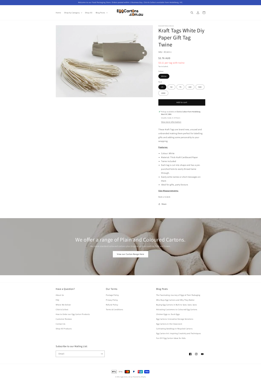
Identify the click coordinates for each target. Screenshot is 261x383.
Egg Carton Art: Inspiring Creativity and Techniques (178, 333)
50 (171, 87)
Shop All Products (64, 328)
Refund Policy (112, 304)
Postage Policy (112, 295)
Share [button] (164, 204)
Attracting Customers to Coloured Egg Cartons (176, 309)
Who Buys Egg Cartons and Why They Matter (175, 300)
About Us (60, 295)
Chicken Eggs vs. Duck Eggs (168, 314)
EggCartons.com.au (126, 377)
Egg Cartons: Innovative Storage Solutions (174, 319)
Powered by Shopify (139, 377)
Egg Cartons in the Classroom (169, 324)
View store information (171, 122)
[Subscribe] (102, 354)
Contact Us (60, 324)
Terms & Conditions (114, 309)
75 (180, 87)
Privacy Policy (112, 300)
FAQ (57, 300)
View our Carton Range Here (130, 254)
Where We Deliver (63, 304)
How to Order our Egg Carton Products (73, 314)
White (164, 76)
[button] (73, 12)
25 (162, 87)
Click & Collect (62, 309)
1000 (163, 93)
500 (200, 87)
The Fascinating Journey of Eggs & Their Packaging (178, 295)
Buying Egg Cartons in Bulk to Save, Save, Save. (176, 304)
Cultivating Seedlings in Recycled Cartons (174, 328)
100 (190, 87)
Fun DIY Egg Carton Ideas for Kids (171, 338)
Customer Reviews (64, 319)
